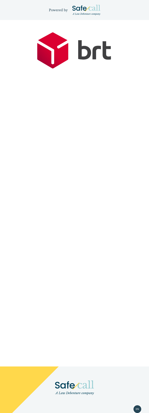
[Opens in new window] (74, 387)
